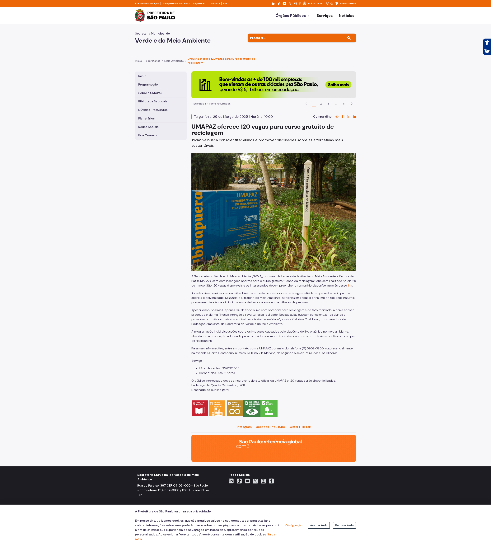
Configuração (293, 525)
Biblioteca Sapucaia (152, 101)
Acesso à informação (147, 3)
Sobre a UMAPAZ (150, 93)
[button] (351, 103)
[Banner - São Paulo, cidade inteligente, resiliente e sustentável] (273, 448)
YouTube (278, 427)
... (336, 103)
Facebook (262, 427)
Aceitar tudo (319, 525)
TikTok (306, 427)
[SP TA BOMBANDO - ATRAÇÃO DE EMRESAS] (273, 84)
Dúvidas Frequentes (152, 110)
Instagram (244, 427)
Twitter (293, 427)
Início (138, 61)
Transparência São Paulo (176, 3)
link (350, 285)
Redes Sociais (148, 127)
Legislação (199, 3)
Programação (148, 84)
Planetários (146, 118)
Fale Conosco (148, 135)
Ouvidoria (214, 3)
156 (225, 3)
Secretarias (153, 61)
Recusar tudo (344, 525)
